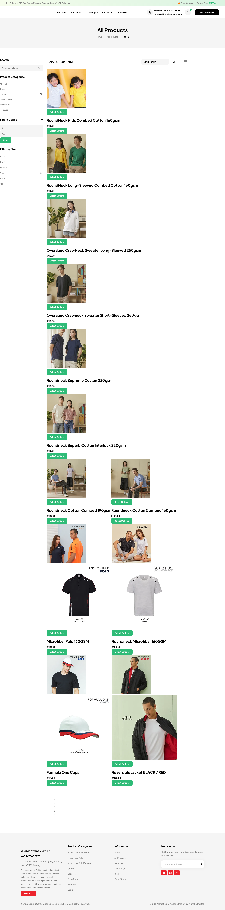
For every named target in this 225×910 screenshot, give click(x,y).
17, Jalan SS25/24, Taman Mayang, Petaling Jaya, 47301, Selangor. (40, 3)
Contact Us (121, 12)
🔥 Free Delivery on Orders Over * (197, 3)
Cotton (3, 94)
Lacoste (72, 873)
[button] (207, 12)
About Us (61, 12)
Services (106, 12)
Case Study (120, 879)
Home (99, 36)
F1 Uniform (5, 104)
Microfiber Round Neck (79, 852)
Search (39, 68)
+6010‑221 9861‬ (171, 10)
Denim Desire (6, 99)
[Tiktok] (177, 872)
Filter (5, 140)
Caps (2, 89)
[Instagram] (170, 872)
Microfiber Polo (75, 857)
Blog (116, 873)
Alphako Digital (196, 903)
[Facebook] (164, 872)
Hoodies (4, 109)
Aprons (3, 83)
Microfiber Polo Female (79, 863)
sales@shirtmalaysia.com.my (168, 14)
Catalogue (93, 12)
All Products (76, 12)
